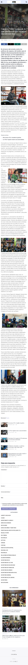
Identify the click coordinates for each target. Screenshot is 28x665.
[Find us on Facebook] (10, 661)
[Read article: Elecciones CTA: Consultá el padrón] (4, 424)
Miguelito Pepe (5, 532)
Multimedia (4, 535)
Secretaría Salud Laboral (8, 577)
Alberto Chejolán (6, 515)
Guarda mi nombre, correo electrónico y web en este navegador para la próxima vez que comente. (14, 504)
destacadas (4, 525)
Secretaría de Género (6, 570)
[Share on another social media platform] (24, 44)
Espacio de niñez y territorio (8, 527)
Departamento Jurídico (7, 520)
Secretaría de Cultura (7, 562)
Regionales (4, 552)
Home (2, 40)
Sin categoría (4, 582)
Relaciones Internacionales (8, 555)
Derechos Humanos (6, 522)
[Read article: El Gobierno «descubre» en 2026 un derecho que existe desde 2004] (4, 447)
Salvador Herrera (5, 557)
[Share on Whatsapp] (17, 44)
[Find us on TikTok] (16, 661)
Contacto (13, 650)
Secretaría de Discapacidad (8, 565)
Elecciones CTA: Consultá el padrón (12, 137)
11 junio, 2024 (4, 36)
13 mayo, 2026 (11, 456)
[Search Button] (26, 2)
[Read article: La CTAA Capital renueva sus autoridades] (4, 432)
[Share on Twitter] (11, 44)
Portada (3, 545)
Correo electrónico (6, 492)
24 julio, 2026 (11, 432)
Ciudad (9, 40)
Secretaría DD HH (5, 560)
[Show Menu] (1, 2)
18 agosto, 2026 (11, 424)
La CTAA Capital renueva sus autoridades (13, 139)
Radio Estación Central (7, 547)
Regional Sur (4, 550)
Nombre (3, 486)
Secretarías (4, 580)
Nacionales (4, 537)
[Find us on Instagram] (13, 661)
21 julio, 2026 (11, 441)
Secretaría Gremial (6, 575)
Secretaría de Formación (7, 567)
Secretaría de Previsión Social (9, 572)
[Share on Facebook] (4, 44)
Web (2, 497)
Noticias (5, 40)
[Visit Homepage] (14, 2)
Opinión (3, 542)
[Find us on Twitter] (11, 661)
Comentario (4, 469)
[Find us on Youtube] (15, 661)
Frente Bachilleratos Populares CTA (10, 530)
